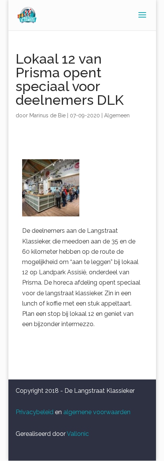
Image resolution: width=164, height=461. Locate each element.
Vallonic (78, 433)
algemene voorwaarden (96, 412)
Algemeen (117, 115)
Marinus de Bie (47, 115)
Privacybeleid (34, 412)
